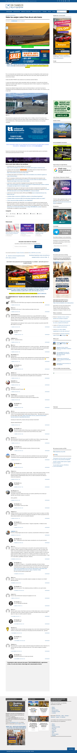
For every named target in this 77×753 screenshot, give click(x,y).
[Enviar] (68, 11)
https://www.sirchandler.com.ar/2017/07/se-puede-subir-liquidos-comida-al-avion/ (26, 167)
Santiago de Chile (56, 711)
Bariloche (58, 715)
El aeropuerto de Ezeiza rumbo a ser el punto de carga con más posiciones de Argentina (62, 459)
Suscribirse (38, 246)
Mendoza (53, 717)
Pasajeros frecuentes (10, 15)
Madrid (53, 708)
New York (54, 728)
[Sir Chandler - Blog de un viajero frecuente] (14, 6)
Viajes (49, 11)
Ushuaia (66, 715)
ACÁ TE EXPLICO (42, 293)
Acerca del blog (10, 1)
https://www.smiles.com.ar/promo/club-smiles (17, 172)
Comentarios (59, 344)
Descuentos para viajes (25, 1)
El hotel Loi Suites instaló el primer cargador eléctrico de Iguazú (62, 462)
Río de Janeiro (55, 710)
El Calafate (62, 717)
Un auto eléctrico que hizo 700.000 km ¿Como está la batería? (61, 465)
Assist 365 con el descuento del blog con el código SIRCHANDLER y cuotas (24, 206)
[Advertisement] (49, 6)
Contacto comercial (17, 1)
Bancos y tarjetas (26, 11)
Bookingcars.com (14, 722)
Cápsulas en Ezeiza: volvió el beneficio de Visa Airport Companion (61, 317)
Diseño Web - (30, 751)
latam (30, 252)
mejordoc (13, 531)
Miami (53, 707)
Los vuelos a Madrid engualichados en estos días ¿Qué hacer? (61, 330)
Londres (54, 713)
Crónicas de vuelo (36, 11)
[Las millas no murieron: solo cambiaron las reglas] (42, 228)
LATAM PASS (33, 252)
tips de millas (38, 252)
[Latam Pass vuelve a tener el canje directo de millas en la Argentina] (12, 228)
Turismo (45, 11)
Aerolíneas (9, 11)
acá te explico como (19, 723)
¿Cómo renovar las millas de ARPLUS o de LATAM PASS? (20, 200)
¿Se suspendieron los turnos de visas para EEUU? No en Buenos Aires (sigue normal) (63, 353)
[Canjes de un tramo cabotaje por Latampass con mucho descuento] (27, 228)
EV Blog (56, 454)
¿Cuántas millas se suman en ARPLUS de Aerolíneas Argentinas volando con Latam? (26, 198)
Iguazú (57, 717)
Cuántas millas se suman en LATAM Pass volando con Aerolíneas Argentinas (25, 196)
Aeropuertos (16, 11)
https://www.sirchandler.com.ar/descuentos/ (63, 302)
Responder (47, 311)
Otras (53, 11)
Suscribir (57, 250)
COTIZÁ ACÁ (23, 146)
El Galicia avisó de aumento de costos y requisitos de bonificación (61, 322)
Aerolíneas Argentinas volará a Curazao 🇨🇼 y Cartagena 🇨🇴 (61, 334)
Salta (62, 715)
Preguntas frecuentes (32, 1)
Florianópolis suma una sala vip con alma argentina (64, 364)
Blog (6, 1)
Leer (33, 713)
